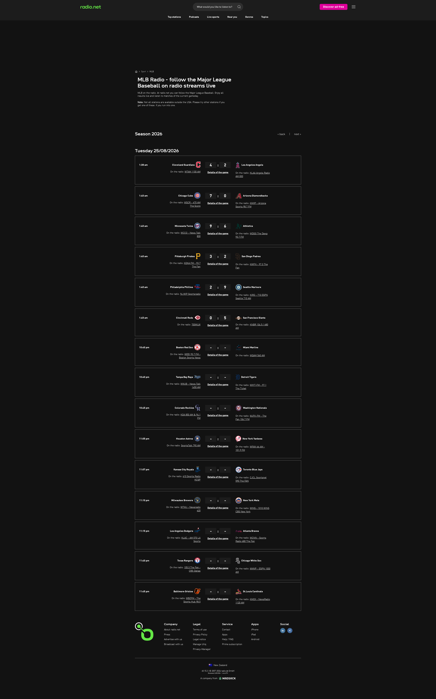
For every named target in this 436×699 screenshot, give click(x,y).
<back (281, 134)
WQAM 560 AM (257, 355)
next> (297, 134)
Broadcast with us (173, 644)
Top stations (174, 17)
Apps (224, 634)
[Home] (136, 71)
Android (255, 639)
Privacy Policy (200, 634)
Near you (232, 17)
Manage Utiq (199, 644)
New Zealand (220, 665)
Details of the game (217, 172)
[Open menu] (354, 7)
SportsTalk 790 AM (190, 445)
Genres (249, 17)
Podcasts (194, 17)
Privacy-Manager (202, 649)
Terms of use (200, 630)
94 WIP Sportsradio (190, 294)
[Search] (239, 7)
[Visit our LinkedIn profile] (282, 630)
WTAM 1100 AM (192, 172)
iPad (253, 634)
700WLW (196, 325)
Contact (226, 630)
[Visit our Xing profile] (290, 630)
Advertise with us (173, 639)
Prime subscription (232, 644)
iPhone (254, 630)
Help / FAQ (227, 639)
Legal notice (199, 639)
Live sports (213, 17)
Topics (264, 17)
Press (167, 634)
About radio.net (172, 630)
